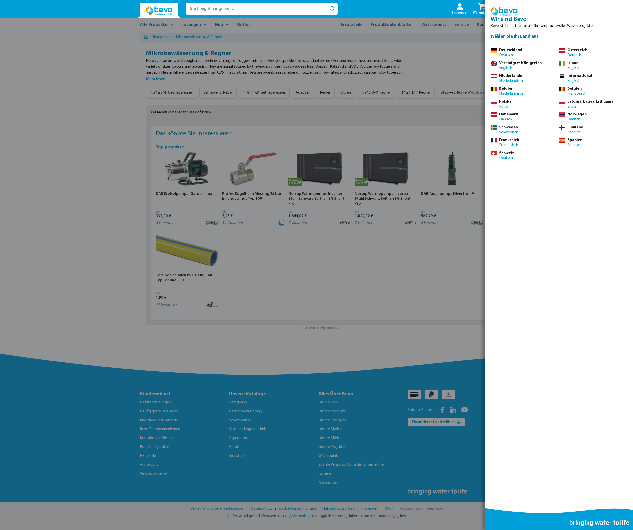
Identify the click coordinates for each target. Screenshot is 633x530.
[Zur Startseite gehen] (159, 10)
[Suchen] (332, 9)
